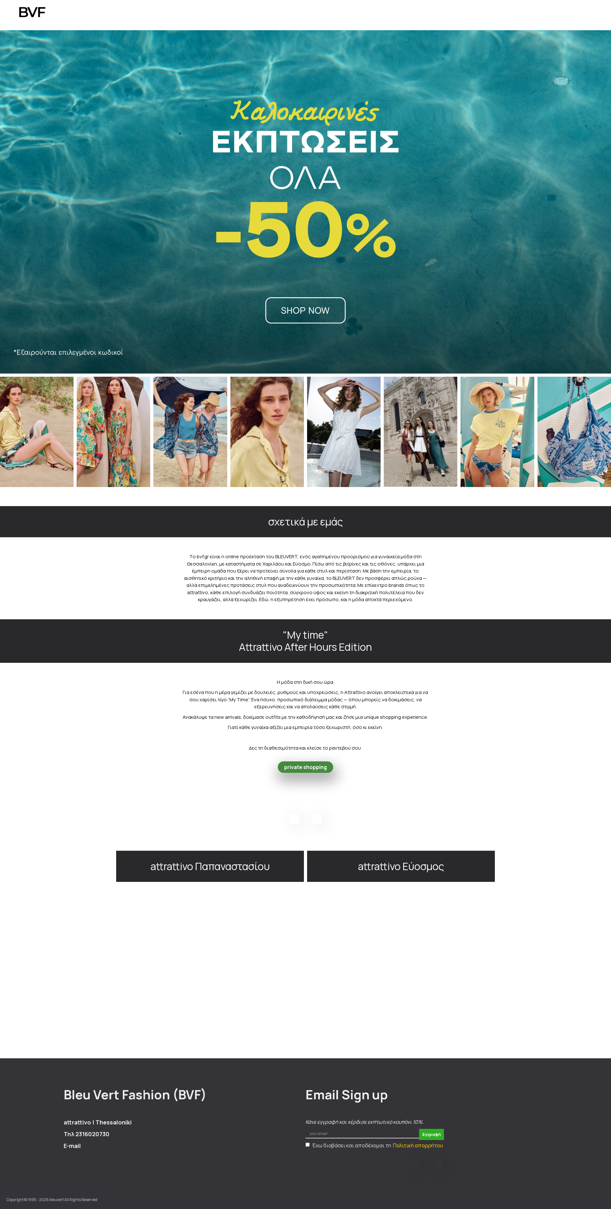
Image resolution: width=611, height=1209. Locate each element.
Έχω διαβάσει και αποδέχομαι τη (377, 1145)
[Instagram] (316, 819)
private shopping (305, 767)
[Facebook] (294, 819)
